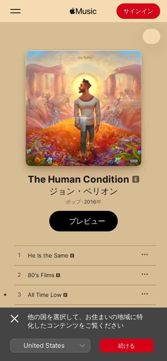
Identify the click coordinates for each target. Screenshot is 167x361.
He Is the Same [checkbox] (48, 255)
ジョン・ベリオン (83, 191)
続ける (126, 345)
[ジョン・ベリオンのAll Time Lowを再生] (19, 295)
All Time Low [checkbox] (45, 294)
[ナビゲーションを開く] (15, 11)
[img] (83, 11)
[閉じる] (14, 319)
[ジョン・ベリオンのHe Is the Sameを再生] (19, 255)
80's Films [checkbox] (41, 275)
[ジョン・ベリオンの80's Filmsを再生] (19, 275)
